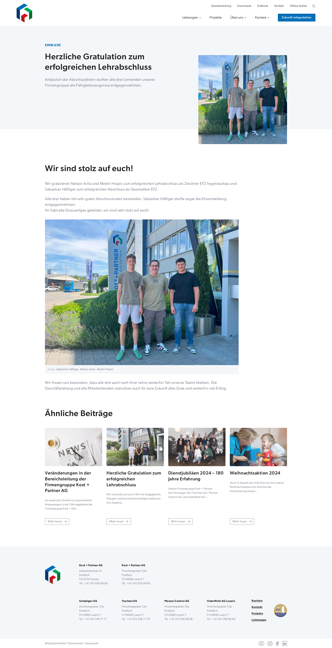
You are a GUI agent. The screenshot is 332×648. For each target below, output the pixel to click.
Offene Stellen (298, 6)
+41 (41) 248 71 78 (138, 619)
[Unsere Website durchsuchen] (313, 6)
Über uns (236, 17)
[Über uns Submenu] (244, 17)
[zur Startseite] (24, 11)
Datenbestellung (221, 6)
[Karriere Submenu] (267, 17)
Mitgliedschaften (55, 643)
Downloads (244, 6)
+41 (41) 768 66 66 (224, 619)
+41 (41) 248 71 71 (95, 619)
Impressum (91, 643)
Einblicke (262, 6)
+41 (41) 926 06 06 (96, 583)
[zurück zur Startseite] (52, 574)
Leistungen (190, 17)
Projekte (216, 17)
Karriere (260, 17)
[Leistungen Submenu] (199, 17)
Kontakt (279, 6)
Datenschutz (75, 643)
